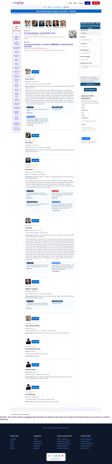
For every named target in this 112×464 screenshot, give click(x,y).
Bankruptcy (57, 7)
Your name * (83, 43)
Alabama (50, 7)
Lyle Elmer (28, 228)
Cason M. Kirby (30, 370)
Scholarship (48, 427)
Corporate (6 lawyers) (16, 68)
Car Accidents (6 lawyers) (16, 76)
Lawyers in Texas (85, 448)
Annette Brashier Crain (32, 349)
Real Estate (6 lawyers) (16, 72)
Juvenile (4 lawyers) (16, 99)
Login (87, 3)
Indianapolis (13, 439)
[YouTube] (62, 456)
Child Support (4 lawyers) (17, 104)
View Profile (35, 72)
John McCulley (30, 394)
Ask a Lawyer (86, 138)
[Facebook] (49, 456)
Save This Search (90, 89)
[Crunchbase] (56, 456)
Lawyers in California (86, 445)
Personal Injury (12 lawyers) (16, 48)
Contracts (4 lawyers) (16, 90)
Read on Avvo (29, 112)
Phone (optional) (85, 56)
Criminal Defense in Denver (63, 443)
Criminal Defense (38, 443)
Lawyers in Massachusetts (87, 443)
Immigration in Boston (62, 445)
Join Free (96, 3)
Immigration (36, 445)
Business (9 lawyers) (16, 56)
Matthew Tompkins (31, 289)
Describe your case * (86, 63)
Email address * (84, 50)
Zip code (82, 37)
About (75, 3)
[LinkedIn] (59, 456)
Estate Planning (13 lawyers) (16, 43)
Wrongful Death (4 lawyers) (17, 95)
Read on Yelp (54, 198)
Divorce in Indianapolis (62, 439)
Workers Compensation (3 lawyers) (16, 124)
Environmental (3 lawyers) (16, 108)
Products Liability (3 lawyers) (16, 118)
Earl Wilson (29, 143)
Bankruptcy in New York (63, 448)
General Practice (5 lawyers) (16, 85)
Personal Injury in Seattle (63, 441)
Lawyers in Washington (86, 439)
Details (83, 124)
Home (70, 3)
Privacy (81, 3)
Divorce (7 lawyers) (16, 64)
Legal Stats (58, 427)
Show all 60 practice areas (17, 128)
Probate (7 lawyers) (16, 60)
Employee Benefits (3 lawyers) (16, 113)
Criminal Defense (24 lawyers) (16, 38)
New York (12, 448)
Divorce (35, 439)
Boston (12, 445)
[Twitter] (52, 456)
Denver (12, 443)
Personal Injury (37, 441)
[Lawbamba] (18, 4)
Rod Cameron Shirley (32, 326)
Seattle (12, 441)
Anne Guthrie (29, 79)
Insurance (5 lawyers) (16, 80)
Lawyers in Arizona (85, 441)
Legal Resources (65, 427)
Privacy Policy (88, 78)
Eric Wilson (29, 169)
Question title (85, 118)
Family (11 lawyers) (16, 52)
